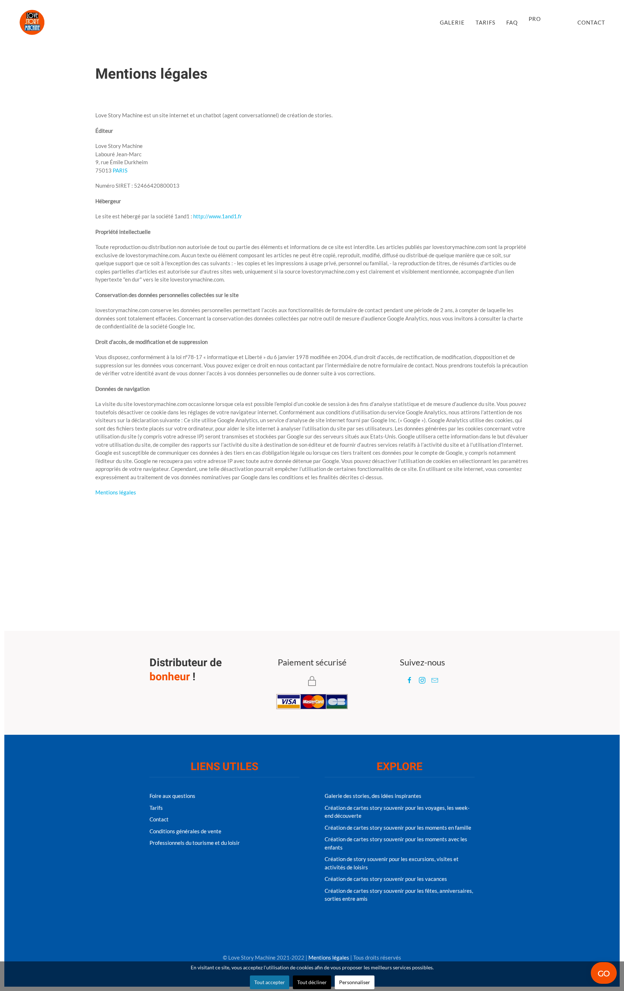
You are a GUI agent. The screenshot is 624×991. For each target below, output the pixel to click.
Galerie (452, 22)
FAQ (512, 22)
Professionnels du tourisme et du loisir (195, 842)
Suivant (513, 551)
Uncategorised (208, 93)
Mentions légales (115, 492)
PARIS (120, 170)
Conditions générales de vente (185, 831)
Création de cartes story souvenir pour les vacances (386, 879)
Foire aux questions (172, 796)
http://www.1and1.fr (217, 216)
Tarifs (485, 22)
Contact (591, 22)
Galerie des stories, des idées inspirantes (373, 796)
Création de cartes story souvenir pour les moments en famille (398, 827)
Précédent (114, 551)
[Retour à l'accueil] (32, 22)
